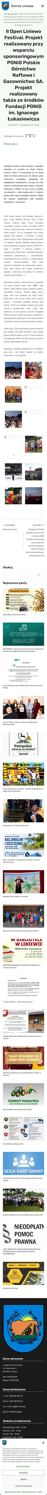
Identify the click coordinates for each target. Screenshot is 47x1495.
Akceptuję (23, 1473)
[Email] (34, 136)
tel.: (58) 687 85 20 (14, 1396)
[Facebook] (26, 136)
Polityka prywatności (29, 1492)
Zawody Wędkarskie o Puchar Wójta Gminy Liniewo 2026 (23, 1215)
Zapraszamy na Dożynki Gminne (14, 614)
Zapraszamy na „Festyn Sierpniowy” (16, 825)
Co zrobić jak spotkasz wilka (13, 1144)
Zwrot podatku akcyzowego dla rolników (17, 1109)
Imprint (39, 1492)
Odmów (23, 1479)
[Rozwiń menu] (42, 6)
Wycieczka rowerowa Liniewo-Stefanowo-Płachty (20, 931)
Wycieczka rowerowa (10, 1288)
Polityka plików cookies (13, 1492)
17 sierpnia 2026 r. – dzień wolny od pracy (18, 1002)
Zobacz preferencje (23, 1486)
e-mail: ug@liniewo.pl (15, 1406)
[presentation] (23, 599)
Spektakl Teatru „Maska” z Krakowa (15, 896)
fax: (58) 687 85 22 (14, 1401)
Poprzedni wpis (10, 527)
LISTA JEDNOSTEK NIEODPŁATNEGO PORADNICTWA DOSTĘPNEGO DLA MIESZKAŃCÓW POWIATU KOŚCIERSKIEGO (21, 1251)
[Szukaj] (38, 575)
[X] (30, 136)
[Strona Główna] (5, 14)
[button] (43, 1442)
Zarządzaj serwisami (23, 1466)
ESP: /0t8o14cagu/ (13, 1411)
